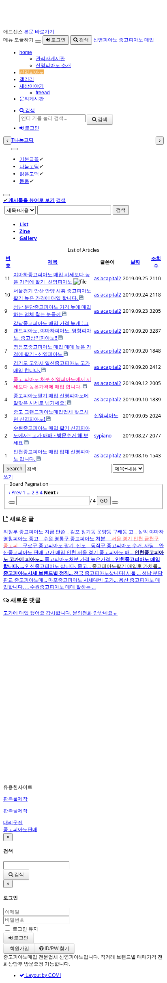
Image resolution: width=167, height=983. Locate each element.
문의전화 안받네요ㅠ (95, 613)
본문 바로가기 (39, 32)
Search (14, 468)
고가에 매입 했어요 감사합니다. (38, 613)
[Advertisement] (83, 700)
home (25, 52)
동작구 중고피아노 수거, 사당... (125, 545)
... (28, 492)
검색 (83, 40)
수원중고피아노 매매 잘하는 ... (63, 587)
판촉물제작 (15, 799)
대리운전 (13, 822)
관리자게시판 (50, 58)
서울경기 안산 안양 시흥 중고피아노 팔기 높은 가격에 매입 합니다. (52, 294)
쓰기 (8, 476)
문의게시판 (31, 99)
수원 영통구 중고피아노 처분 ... (77, 538)
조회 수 (156, 262)
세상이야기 (31, 86)
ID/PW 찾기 (56, 948)
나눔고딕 (29, 166)
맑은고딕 (29, 173)
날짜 (135, 261)
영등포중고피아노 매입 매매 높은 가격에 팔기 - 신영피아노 (52, 350)
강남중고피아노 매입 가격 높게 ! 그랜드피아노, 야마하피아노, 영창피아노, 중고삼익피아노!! (52, 330)
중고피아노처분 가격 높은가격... (80, 559)
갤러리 (26, 79)
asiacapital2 (107, 278)
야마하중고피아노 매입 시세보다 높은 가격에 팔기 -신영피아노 (51, 278)
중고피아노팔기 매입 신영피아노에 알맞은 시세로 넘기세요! (51, 399)
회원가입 (19, 948)
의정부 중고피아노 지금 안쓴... (36, 532)
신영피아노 (31, 72)
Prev (15, 492)
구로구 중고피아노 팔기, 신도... (57, 545)
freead (43, 92)
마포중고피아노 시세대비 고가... (83, 580)
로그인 (58, 40)
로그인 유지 (25, 929)
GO (103, 500)
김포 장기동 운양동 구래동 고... (104, 532)
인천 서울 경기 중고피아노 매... (100, 552)
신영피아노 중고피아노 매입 (123, 40)
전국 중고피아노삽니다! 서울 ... (108, 573)
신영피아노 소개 (53, 65)
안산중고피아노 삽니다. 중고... (58, 566)
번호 (8, 262)
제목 (53, 261)
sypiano (102, 435)
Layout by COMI (42, 975)
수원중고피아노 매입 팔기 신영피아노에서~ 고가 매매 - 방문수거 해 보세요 (51, 435)
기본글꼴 (29, 159)
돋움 (24, 181)
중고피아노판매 (20, 829)
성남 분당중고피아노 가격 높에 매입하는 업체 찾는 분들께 (52, 310)
